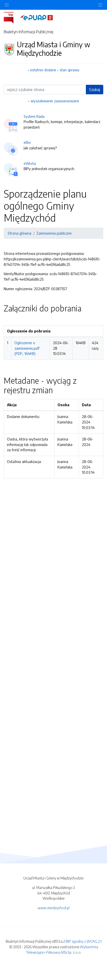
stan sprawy (69, 70)
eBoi (27, 142)
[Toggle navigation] (100, 5)
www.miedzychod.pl (53, 907)
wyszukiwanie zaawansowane (55, 101)
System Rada (34, 116)
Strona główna (19, 233)
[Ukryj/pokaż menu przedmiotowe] (6, 5)
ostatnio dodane (43, 70)
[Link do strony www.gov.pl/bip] (11, 17)
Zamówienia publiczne (54, 233)
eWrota (30, 163)
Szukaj (94, 89)
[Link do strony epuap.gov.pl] (36, 17)
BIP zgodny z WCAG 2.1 (84, 941)
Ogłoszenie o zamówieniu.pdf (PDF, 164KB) (26, 348)
